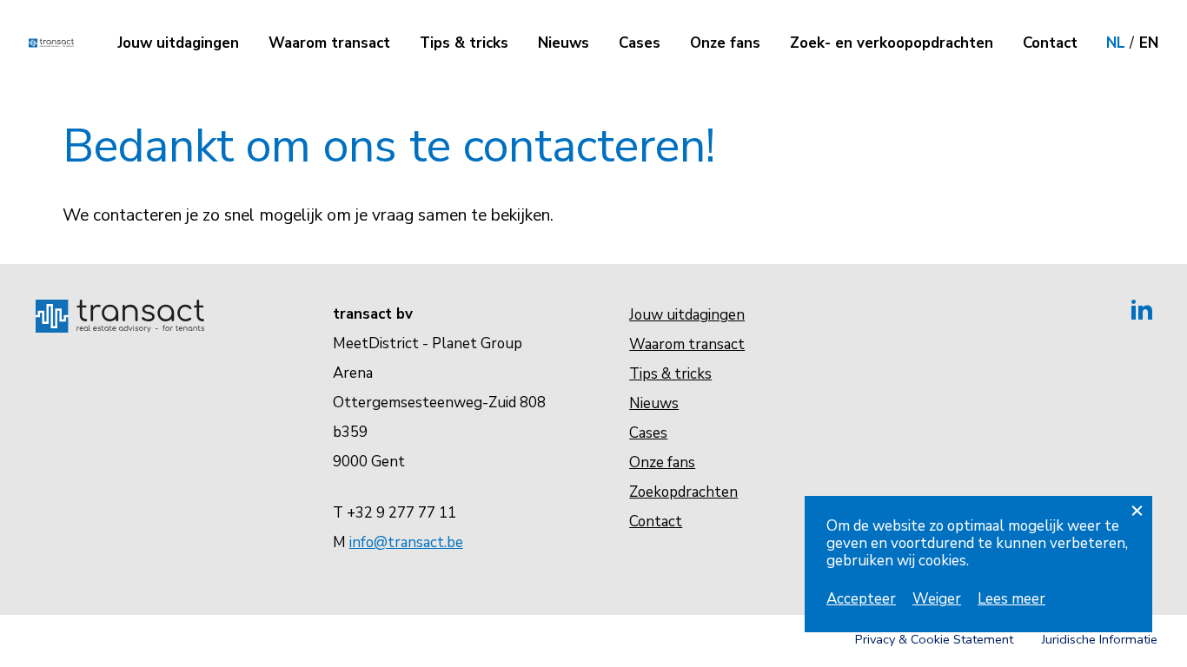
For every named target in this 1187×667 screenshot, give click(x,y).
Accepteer (861, 599)
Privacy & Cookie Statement (934, 639)
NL (1115, 43)
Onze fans (725, 43)
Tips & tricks (464, 43)
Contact (1050, 43)
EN (1148, 43)
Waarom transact (329, 43)
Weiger (936, 599)
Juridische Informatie (1099, 639)
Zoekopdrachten (683, 492)
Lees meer (1011, 599)
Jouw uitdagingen (178, 43)
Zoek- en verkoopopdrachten (891, 43)
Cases (639, 43)
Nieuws (563, 43)
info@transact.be (406, 542)
